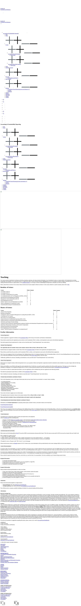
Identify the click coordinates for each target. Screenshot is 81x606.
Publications (3, 578)
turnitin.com (6, 417)
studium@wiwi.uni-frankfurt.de (7, 536)
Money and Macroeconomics (6, 556)
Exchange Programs (5, 582)
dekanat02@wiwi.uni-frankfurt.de (7, 540)
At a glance (3, 545)
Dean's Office (3, 547)
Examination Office (24, 337)
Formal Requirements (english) (7, 406)
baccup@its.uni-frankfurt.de (43, 520)
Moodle (15, 443)
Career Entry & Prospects (6, 573)
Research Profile (4, 572)
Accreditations (3, 551)
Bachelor (2, 565)
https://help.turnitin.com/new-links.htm (39, 419)
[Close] (1, 23)
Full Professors (3, 576)
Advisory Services (4, 569)
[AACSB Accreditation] (14, 604)
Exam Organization (4, 567)
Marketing (3, 559)
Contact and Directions (5, 587)
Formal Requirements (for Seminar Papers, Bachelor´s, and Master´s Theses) (15, 400)
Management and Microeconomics (7, 557)
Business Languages (5, 581)
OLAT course (34, 355)
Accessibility (3, 591)
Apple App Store (22, 501)
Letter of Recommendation (6, 446)
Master (2, 566)
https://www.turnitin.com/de (16, 419)
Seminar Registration (5, 335)
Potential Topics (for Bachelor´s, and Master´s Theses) (11, 376)
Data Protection (4, 590)
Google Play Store (13, 501)
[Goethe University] (13, 7)
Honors (2, 548)
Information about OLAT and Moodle (7, 430)
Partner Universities (4, 583)
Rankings (2, 550)
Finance (2, 555)
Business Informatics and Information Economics (10, 560)
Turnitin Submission (4, 414)
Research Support (4, 574)
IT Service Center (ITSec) (6, 586)
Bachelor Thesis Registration (6, 345)
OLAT (17, 433)
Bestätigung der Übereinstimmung (29, 422)
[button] (2, 12)
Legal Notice (3, 589)
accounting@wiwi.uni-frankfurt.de (62, 367)
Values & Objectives (5, 546)
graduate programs (26, 282)
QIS (68, 284)
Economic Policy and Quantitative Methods (9, 562)
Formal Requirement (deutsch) (7, 404)
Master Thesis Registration (6, 360)
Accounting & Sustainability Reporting (8, 554)
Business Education (4, 561)
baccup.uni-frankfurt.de (73, 500)
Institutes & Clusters (5, 575)
